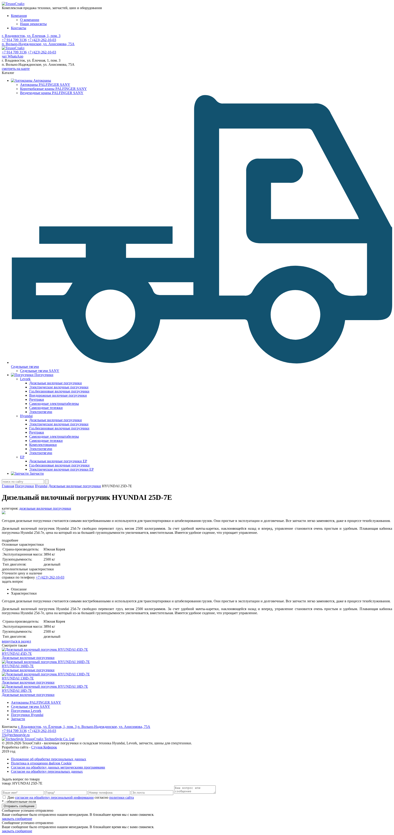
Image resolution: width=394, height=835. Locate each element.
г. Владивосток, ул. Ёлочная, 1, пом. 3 (31, 36)
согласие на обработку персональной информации (54, 797)
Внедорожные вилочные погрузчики (58, 395)
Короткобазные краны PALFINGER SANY (53, 89)
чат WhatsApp (12, 56)
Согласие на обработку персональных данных (47, 771)
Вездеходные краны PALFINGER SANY (51, 93)
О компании (29, 20)
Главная (8, 486)
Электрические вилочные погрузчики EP (61, 469)
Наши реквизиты (33, 24)
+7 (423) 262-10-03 (42, 40)
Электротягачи (40, 412)
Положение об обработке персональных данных (48, 759)
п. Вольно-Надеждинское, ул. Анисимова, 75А (38, 44)
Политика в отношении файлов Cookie (41, 763)
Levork (25, 379)
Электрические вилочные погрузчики (58, 387)
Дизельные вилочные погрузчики (55, 383)
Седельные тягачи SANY (39, 371)
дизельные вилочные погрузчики (45, 508)
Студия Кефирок (44, 747)
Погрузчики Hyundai (27, 715)
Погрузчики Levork (26, 711)
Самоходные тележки (46, 408)
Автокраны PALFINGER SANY (45, 85)
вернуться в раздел (16, 641)
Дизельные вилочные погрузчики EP (58, 461)
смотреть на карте (16, 69)
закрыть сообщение (17, 819)
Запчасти (18, 719)
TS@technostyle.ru (16, 735)
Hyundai (26, 416)
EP (22, 457)
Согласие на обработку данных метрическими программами (58, 767)
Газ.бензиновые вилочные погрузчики (59, 391)
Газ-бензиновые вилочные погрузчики (59, 465)
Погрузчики (24, 486)
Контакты (18, 28)
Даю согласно (70, 797)
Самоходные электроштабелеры (54, 404)
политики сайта (121, 797)
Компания (19, 16)
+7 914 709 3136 (14, 40)
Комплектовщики (43, 445)
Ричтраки (36, 399)
